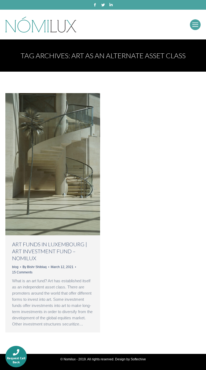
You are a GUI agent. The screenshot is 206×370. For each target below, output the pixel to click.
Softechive (138, 359)
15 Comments (22, 272)
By (35, 267)
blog (15, 267)
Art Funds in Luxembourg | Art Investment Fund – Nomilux (49, 251)
